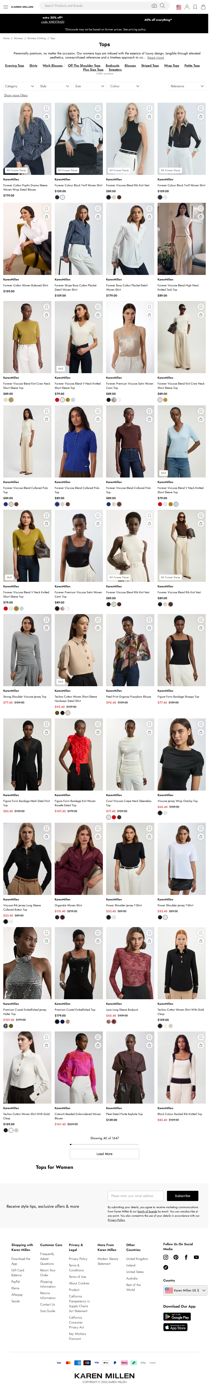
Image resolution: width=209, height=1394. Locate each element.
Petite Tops (192, 65)
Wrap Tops (171, 65)
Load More (104, 1154)
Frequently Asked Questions (47, 1259)
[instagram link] (165, 1257)
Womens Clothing (36, 38)
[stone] (68, 713)
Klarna (15, 1288)
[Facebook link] (186, 1257)
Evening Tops (14, 65)
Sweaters (115, 69)
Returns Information (48, 1295)
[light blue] (73, 400)
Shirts (33, 65)
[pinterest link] (175, 1257)
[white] (165, 813)
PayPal (15, 1281)
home (6, 38)
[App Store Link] (177, 1321)
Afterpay (17, 1294)
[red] (57, 400)
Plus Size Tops (93, 69)
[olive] (11, 1026)
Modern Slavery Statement (108, 1261)
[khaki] (57, 713)
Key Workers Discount (77, 1336)
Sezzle (15, 1301)
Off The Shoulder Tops (84, 65)
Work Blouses (53, 65)
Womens (18, 38)
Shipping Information (48, 1284)
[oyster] (114, 400)
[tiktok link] (165, 1267)
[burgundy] (114, 1021)
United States (135, 1271)
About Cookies (79, 1283)
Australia (131, 1278)
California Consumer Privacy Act (76, 1322)
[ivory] (62, 197)
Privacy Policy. (116, 1220)
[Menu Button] (5, 6)
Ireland (130, 1265)
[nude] (68, 1021)
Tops (52, 38)
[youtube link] (196, 1257)
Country (169, 1280)
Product (74, 1289)
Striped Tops (150, 65)
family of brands (147, 1211)
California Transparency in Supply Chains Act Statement (79, 1303)
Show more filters (16, 95)
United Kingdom (137, 1258)
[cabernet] (62, 917)
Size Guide (47, 1311)
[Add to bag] (46, 116)
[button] (179, 7)
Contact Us (47, 1304)
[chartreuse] (11, 400)
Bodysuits (112, 65)
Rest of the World (133, 1287)
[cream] (114, 197)
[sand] (170, 1026)
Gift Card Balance (17, 1272)
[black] (57, 197)
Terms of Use (77, 1276)
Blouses (130, 65)
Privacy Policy (78, 1258)
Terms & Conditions (76, 1268)
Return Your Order (48, 1272)
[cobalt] (5, 504)
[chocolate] (119, 197)
